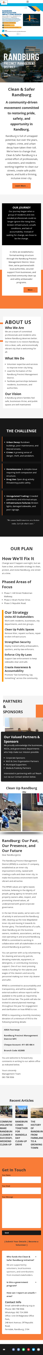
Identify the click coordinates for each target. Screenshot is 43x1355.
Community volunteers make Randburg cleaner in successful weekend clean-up (7, 1133)
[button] (2, 811)
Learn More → (21, 186)
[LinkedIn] (18, 1349)
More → (31, 290)
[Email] (38, 1349)
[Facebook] (13, 1349)
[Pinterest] (28, 1349)
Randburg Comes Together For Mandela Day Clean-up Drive (21, 1133)
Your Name (6, 1175)
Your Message (7, 1197)
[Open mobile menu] (28, 1)
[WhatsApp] (23, 1349)
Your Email (6, 1186)
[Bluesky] (33, 1349)
